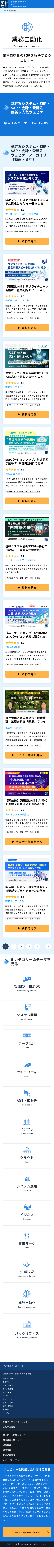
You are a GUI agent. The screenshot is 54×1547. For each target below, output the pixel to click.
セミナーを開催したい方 (14, 1434)
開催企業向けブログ (12, 1439)
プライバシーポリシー (13, 1459)
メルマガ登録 (9, 1427)
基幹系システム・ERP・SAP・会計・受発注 (23, 231)
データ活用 (7, 1392)
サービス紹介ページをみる (27, 1532)
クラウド (6, 1382)
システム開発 (8, 1385)
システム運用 (8, 1389)
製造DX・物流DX (9, 1378)
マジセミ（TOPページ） (14, 1365)
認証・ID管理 (8, 1406)
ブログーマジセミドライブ (15, 1421)
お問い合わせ (9, 1454)
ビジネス (6, 1395)
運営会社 (7, 1444)
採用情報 (7, 1449)
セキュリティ (8, 1399)
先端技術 (6, 1409)
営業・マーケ (8, 1402)
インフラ (6, 1413)
